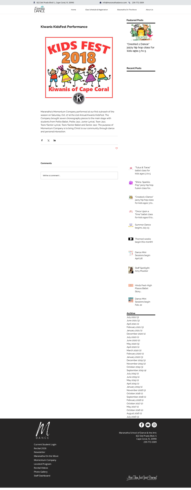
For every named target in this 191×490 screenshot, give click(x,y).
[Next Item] (151, 32)
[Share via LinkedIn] (54, 140)
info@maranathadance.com (115, 2)
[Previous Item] (131, 32)
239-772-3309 (138, 2)
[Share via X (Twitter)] (48, 140)
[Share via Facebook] (42, 140)
